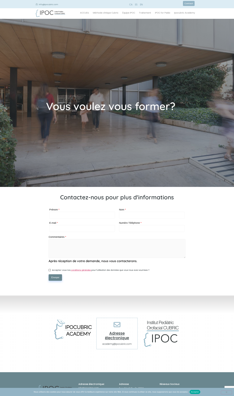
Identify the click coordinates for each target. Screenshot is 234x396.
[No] (226, 392)
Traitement (145, 12)
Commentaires (57, 237)
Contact (188, 3)
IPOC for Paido (162, 12)
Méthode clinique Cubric (105, 12)
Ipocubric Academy (184, 12)
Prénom (54, 209)
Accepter (195, 392)
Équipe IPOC (128, 12)
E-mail (53, 223)
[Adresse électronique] (117, 324)
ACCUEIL (84, 12)
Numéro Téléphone (130, 223)
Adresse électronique (117, 336)
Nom (122, 209)
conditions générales (81, 270)
